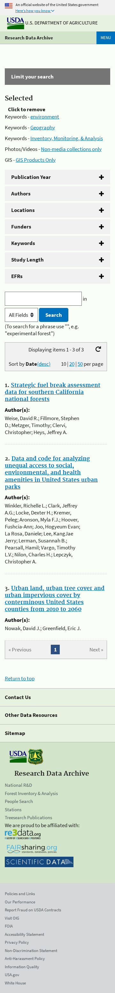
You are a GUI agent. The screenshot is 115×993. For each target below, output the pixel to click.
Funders (21, 226)
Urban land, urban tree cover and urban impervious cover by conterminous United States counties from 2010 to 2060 (54, 599)
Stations (13, 809)
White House (15, 983)
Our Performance (20, 902)
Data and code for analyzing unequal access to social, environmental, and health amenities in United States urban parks (51, 472)
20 (71, 363)
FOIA (9, 926)
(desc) (43, 363)
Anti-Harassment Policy (25, 958)
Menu (106, 37)
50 (80, 363)
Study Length (27, 259)
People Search (19, 801)
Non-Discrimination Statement (31, 950)
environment (44, 116)
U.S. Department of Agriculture (61, 23)
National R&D (18, 785)
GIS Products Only (36, 159)
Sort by (29, 363)
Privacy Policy (17, 942)
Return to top (19, 678)
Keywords (23, 243)
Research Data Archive (29, 38)
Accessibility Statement (24, 934)
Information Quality (22, 966)
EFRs (17, 276)
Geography (42, 127)
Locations (23, 210)
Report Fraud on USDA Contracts (33, 910)
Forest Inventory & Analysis (31, 793)
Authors (21, 193)
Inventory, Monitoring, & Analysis (66, 138)
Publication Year (31, 176)
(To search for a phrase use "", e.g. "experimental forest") (42, 330)
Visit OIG (12, 918)
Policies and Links (20, 893)
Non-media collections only (71, 149)
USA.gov (12, 974)
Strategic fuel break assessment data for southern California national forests (52, 392)
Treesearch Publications (28, 817)
